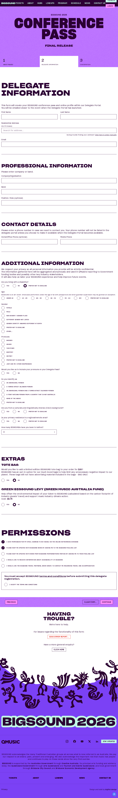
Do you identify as (9, 379)
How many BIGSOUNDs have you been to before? (22, 427)
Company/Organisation (11, 176)
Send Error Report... (59, 637)
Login (110, 6)
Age (3, 292)
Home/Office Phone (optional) (14, 237)
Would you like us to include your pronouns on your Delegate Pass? (30, 369)
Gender (4, 304)
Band (3, 187)
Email (3, 140)
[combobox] (59, 130)
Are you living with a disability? (14, 282)
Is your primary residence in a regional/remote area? (24, 418)
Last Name (65, 112)
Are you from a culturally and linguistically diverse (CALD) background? (32, 408)
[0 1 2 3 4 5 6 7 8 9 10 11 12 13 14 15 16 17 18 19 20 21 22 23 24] (29, 432)
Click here (59, 650)
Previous (11, 602)
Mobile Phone (66, 237)
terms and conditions (52, 576)
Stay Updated (109, 741)
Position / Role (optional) (12, 198)
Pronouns (5, 337)
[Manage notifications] (114, 794)
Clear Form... (90, 602)
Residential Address (10, 123)
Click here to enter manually (106, 135)
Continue (106, 602)
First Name (6, 112)
